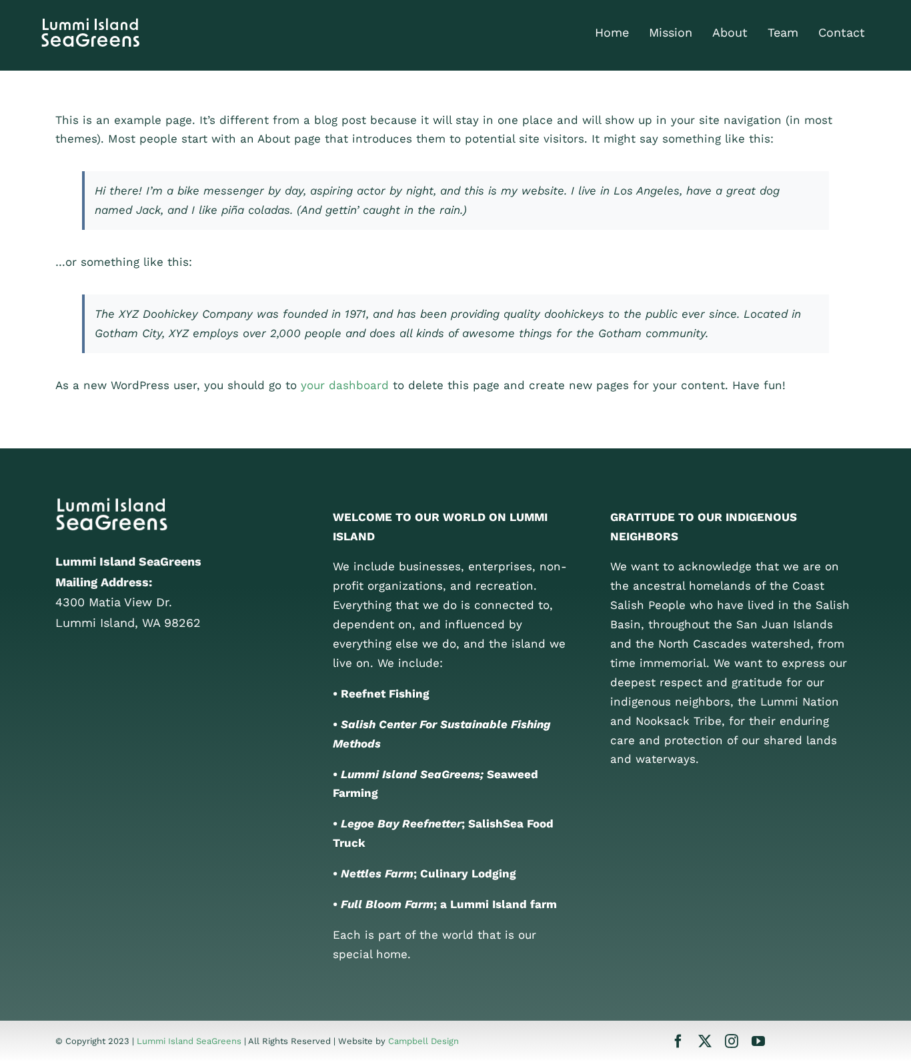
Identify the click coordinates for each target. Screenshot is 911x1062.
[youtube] (758, 1041)
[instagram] (731, 1041)
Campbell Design (423, 1041)
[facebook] (678, 1041)
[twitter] (705, 1041)
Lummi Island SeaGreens (189, 1041)
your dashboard (345, 385)
